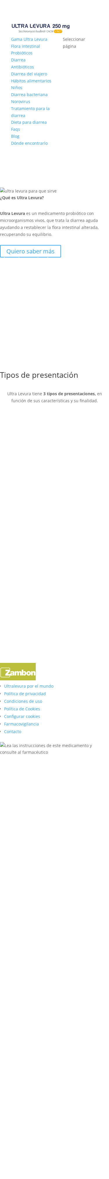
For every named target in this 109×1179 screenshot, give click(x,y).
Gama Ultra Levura (29, 39)
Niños (16, 87)
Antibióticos (22, 67)
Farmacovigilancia (21, 724)
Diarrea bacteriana (29, 94)
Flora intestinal (25, 46)
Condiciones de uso (23, 701)
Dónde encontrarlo (29, 143)
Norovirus (20, 101)
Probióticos (22, 53)
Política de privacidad (25, 693)
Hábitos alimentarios (31, 81)
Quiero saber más (30, 251)
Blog (15, 136)
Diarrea (18, 60)
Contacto (12, 731)
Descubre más (25, 160)
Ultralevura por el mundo (28, 686)
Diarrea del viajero (29, 74)
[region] (54, 538)
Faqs (15, 129)
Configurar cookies (22, 716)
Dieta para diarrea (29, 122)
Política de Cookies (22, 709)
